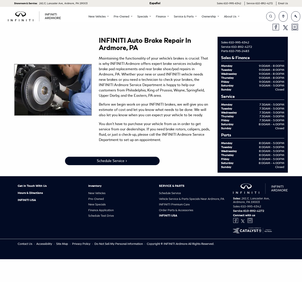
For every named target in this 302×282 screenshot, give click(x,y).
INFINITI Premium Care (174, 204)
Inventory (94, 186)
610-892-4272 (241, 46)
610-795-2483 (239, 51)
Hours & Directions (30, 193)
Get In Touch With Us (32, 186)
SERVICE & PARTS (171, 186)
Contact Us (25, 243)
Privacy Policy (81, 243)
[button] (97, 16)
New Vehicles (96, 193)
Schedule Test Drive (101, 215)
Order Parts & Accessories (176, 210)
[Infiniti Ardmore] (34, 16)
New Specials (97, 204)
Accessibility (44, 243)
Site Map (62, 243)
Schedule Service (110, 161)
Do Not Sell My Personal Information (118, 243)
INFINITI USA (27, 200)
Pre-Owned (96, 199)
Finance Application (101, 210)
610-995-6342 (239, 42)
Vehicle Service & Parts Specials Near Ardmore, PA (191, 199)
